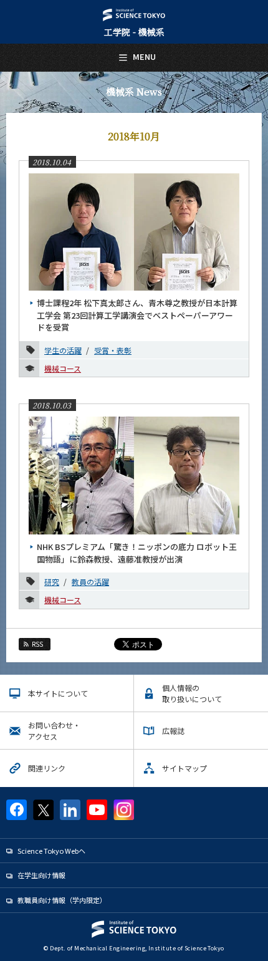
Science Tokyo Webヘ (51, 851)
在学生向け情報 (41, 875)
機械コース (62, 368)
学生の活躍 (63, 350)
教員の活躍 (90, 581)
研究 (51, 581)
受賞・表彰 (113, 350)
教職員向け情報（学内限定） (62, 900)
